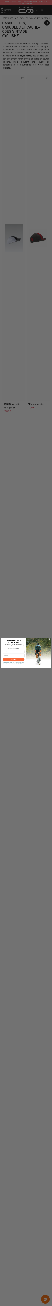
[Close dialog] (49, 639)
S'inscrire (13, 659)
